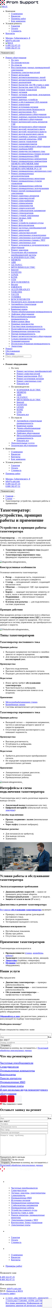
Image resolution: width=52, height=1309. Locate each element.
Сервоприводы (18, 1195)
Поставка (10, 353)
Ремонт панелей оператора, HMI (26, 139)
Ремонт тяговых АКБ (21, 218)
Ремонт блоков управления (24, 89)
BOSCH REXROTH (20, 299)
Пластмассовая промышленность (26, 326)
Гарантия (15, 26)
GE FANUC (16, 265)
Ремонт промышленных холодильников (30, 188)
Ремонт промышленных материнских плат (31, 171)
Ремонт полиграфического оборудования (30, 146)
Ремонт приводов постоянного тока (28, 151)
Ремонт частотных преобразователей (28, 228)
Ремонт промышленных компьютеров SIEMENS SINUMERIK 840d (29, 162)
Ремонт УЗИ (17, 220)
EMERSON (16, 287)
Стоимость (16, 31)
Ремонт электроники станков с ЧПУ (28, 240)
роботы (9, 955)
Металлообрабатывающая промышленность (23, 317)
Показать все (23, 383)
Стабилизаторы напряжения (24, 1205)
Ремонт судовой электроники (25, 215)
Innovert (14, 270)
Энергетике (11, 960)
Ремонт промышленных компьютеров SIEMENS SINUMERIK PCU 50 (29, 167)
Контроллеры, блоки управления (26, 1222)
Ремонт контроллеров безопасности (28, 109)
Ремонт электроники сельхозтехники (28, 235)
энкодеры (10, 810)
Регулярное (20, 910)
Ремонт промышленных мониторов (28, 178)
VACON (15, 294)
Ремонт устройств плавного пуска (27, 223)
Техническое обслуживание (24, 445)
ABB (13, 262)
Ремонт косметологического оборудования (31, 336)
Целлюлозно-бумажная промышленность (30, 343)
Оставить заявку (8, 1293)
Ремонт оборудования (16, 57)
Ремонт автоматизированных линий (28, 77)
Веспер (14, 284)
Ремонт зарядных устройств (24, 99)
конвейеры (38, 953)
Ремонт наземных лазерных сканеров (28, 136)
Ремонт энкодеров (19, 250)
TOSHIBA (16, 297)
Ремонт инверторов (20, 104)
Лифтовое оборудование (22, 314)
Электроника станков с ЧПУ (24, 1220)
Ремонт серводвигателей (23, 198)
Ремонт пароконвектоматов (24, 144)
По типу (15, 60)
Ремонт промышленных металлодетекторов (22, 174)
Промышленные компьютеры (25, 1203)
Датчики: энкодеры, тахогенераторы (28, 1193)
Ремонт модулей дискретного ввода (28, 129)
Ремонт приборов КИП (22, 149)
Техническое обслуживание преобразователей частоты (24, 253)
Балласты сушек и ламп (22, 1212)
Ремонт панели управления (24, 141)
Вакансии (15, 16)
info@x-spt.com (13, 40)
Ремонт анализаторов (21, 82)
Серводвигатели (19, 1190)
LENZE (14, 274)
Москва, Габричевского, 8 (18, 38)
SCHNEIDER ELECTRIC (23, 257)
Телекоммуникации (20, 341)
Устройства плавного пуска (24, 1210)
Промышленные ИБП (21, 1198)
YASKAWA (16, 292)
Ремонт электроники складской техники (30, 237)
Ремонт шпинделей (20, 230)
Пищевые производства (22, 324)
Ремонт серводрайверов (22, 200)
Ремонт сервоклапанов (22, 203)
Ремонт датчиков (19, 92)
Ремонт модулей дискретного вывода (28, 131)
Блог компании (18, 21)
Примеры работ (18, 18)
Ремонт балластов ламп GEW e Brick (28, 87)
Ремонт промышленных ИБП (25, 156)
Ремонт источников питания (24, 107)
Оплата (14, 28)
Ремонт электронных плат (23, 242)
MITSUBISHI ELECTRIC (23, 267)
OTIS (13, 279)
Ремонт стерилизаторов (22, 213)
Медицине (11, 963)
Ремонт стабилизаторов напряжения (28, 210)
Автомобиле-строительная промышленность (23, 305)
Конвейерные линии (15, 704)
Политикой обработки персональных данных (24, 1049)
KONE (14, 277)
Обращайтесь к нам (10, 1016)
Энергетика (16, 346)
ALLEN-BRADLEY (20, 289)
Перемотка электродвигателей (25, 72)
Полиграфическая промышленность (28, 329)
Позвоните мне (7, 53)
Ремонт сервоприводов (22, 205)
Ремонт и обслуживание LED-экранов (29, 102)
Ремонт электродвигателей (24, 233)
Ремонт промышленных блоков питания (30, 154)
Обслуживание (13, 351)
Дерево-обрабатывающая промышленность (31, 311)
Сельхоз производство (21, 339)
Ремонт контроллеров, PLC (24, 112)
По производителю (20, 62)
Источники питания (20, 1200)
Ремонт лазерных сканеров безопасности (30, 117)
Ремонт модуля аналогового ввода (27, 134)
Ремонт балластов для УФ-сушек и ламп (30, 85)
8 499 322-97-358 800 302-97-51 (13, 46)
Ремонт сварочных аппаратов (25, 196)
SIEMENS (16, 260)
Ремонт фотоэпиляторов (22, 225)
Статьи (9, 498)
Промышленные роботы (22, 1208)
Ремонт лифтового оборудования (26, 119)
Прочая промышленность (23, 334)
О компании (17, 13)
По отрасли (16, 65)
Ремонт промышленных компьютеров (29, 159)
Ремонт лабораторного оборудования (28, 114)
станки (28, 953)
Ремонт (9, 348)
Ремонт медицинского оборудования (28, 126)
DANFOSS (16, 272)
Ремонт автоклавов (20, 75)
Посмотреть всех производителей (27, 302)
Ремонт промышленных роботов (26, 186)
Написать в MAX (14, 1291)
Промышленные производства (25, 331)
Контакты (10, 33)
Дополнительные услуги (23, 443)
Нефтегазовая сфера (20, 321)
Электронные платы (20, 1225)
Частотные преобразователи (24, 1188)
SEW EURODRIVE (20, 282)
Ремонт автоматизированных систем (28, 80)
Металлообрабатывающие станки (21, 702)
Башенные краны (19, 309)
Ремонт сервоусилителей (23, 208)
